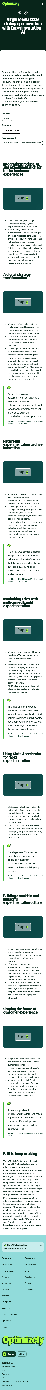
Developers (30, 1277)
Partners (5, 1289)
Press (4, 1327)
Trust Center (6, 1374)
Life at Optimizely (9, 1314)
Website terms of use (8, 1367)
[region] (23, 199)
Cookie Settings (7, 1385)
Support (28, 1283)
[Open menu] (42, 4)
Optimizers (6, 1320)
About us (6, 1308)
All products (7, 1264)
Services (5, 1295)
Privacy (4, 1370)
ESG (3, 1378)
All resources (30, 1264)
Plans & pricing (8, 1271)
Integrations (7, 1283)
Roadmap (6, 1277)
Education (29, 1289)
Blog (27, 1271)
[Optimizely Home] (11, 4)
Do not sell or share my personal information (15, 1382)
